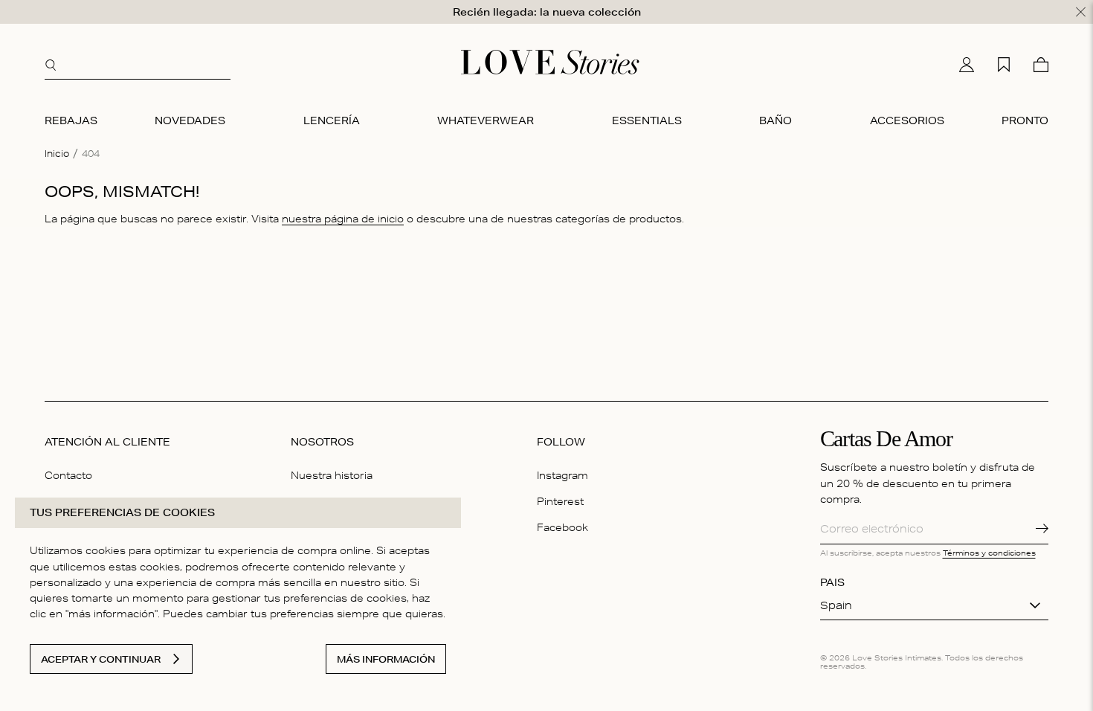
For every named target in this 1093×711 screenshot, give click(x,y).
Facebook (562, 527)
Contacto (68, 475)
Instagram (562, 475)
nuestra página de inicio (343, 218)
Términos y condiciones (989, 552)
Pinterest (560, 501)
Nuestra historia (332, 475)
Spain (836, 605)
